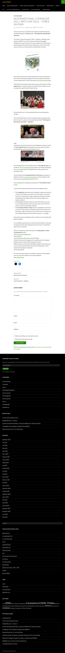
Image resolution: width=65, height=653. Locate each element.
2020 (8, 603)
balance (12, 603)
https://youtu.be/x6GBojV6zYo (22, 234)
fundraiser (24, 605)
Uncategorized (18, 15)
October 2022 (5, 468)
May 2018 (4, 517)
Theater (57, 5)
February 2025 (6, 457)
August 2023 (5, 462)
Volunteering (5, 407)
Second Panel (46, 80)
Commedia (5, 384)
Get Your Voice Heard (38, 605)
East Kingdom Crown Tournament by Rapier (10, 605)
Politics (4, 401)
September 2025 (6, 439)
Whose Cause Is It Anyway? (20, 274)
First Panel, (40, 80)
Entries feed (5, 586)
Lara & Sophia (6, 2)
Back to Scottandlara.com (13, 9)
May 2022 (4, 474)
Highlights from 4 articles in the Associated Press (14, 641)
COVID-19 (44, 603)
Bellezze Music (6, 533)
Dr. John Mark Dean (35, 9)
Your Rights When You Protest (9, 643)
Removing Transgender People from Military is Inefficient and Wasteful (19, 638)
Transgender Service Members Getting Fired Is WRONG (16, 426)
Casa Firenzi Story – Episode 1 (21, 280)
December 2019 (6, 508)
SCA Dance (5, 559)
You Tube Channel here (28, 167)
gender (32, 605)
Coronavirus (32, 603)
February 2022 (6, 479)
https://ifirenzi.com (19, 257)
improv (43, 605)
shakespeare (12, 608)
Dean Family (57, 603)
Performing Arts (6, 398)
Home (3, 5)
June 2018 (4, 514)
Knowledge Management (8, 390)
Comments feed (6, 589)
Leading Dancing (46, 9)
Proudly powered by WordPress (9, 651)
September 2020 (6, 494)
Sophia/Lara (29, 27)
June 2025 (4, 445)
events (20, 605)
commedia (16, 603)
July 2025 (4, 442)
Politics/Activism (41, 5)
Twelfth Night (28, 608)
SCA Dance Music (6, 562)
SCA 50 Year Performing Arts (9, 556)
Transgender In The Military (20, 608)
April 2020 (5, 502)
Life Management (6, 395)
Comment (17, 295)
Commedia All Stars (22, 603)
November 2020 (6, 488)
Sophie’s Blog (5, 564)
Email (15, 322)
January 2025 (5, 459)
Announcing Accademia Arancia (10, 417)
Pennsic (48, 606)
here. (38, 45)
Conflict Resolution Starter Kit (27, 5)
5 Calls (3, 603)
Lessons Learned (6, 393)
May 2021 (4, 482)
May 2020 (4, 500)
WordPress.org (6, 592)
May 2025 (4, 448)
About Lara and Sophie (12, 5)
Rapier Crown (54, 605)
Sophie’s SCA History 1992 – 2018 (10, 567)
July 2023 (4, 465)
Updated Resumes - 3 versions (9, 623)
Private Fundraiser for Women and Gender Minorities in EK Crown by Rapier (21, 635)
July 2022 (4, 471)
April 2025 (5, 451)
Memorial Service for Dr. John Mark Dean (12, 429)
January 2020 (5, 505)
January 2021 (5, 485)
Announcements (6, 381)
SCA (3, 9)
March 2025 (5, 454)
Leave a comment (39, 27)
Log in (3, 583)
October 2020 (5, 491)
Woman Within (50, 5)
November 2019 (6, 511)
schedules (6, 608)
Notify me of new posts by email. (23, 339)
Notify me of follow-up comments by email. (26, 336)
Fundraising (28, 605)
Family (4, 387)
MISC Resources (25, 9)
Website (16, 329)
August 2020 (5, 497)
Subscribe (6, 368)
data (52, 603)
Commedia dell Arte (7, 536)
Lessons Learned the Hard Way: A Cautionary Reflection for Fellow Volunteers (21, 423)
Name (16, 316)
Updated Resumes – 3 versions (9, 420)
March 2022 (5, 477)
